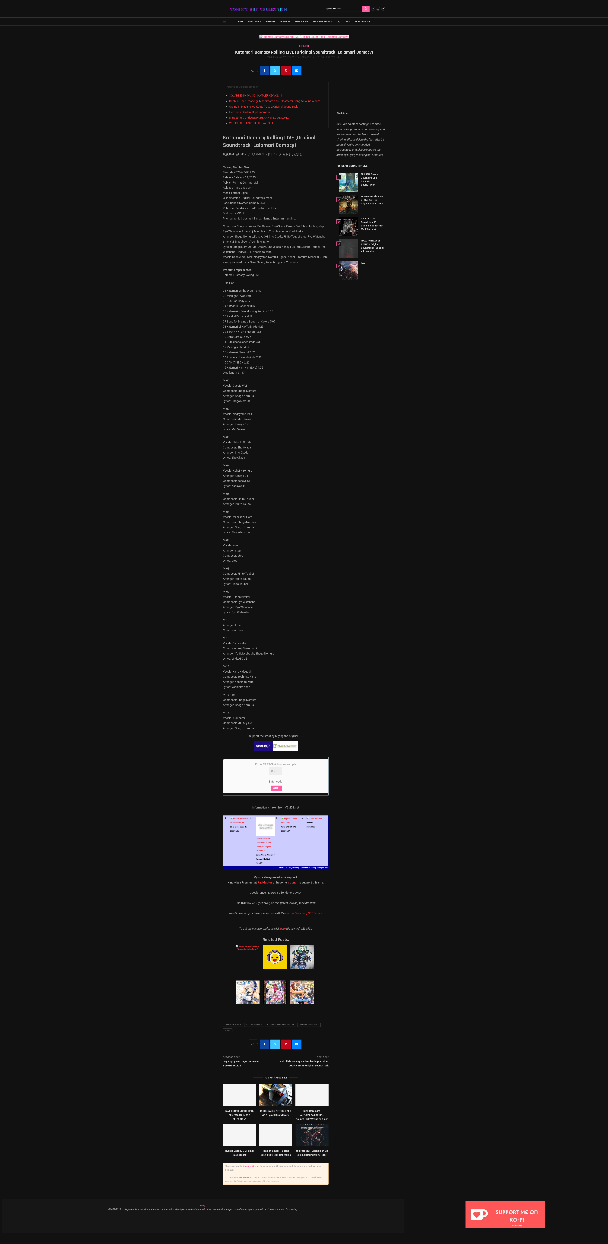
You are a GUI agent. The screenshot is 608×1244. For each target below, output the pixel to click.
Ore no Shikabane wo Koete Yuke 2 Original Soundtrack (263, 106)
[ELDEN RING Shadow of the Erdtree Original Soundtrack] (348, 204)
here (283, 928)
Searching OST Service (308, 913)
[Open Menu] (224, 21)
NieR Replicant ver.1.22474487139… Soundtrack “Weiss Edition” (312, 1115)
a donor (293, 882)
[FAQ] (348, 270)
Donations (253, 21)
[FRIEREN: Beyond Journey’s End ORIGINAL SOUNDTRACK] (348, 182)
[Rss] (383, 9)
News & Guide (301, 21)
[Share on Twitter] (275, 70)
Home (240, 21)
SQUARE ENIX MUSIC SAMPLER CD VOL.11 (255, 95)
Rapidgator (264, 882)
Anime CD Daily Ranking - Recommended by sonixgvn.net (303, 868)
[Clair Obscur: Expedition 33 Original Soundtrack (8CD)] (312, 1135)
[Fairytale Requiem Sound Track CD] (275, 995)
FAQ (338, 21)
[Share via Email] (296, 70)
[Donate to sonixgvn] (507, 1202)
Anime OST (285, 21)
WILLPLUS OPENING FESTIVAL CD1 (251, 123)
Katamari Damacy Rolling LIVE (280, 1025)
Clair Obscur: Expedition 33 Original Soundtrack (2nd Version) (372, 224)
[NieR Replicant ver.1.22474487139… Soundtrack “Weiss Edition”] (312, 1095)
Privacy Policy (362, 21)
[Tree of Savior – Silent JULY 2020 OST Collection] (275, 1135)
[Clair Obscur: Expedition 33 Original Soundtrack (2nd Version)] (348, 226)
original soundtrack (309, 1025)
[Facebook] (373, 9)
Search (366, 9)
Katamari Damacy (254, 1025)
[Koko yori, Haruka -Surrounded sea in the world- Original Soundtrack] (302, 995)
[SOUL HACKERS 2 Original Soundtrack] (302, 960)
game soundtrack (233, 1025)
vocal (227, 1030)
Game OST (270, 21)
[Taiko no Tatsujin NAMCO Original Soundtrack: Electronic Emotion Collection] (275, 960)
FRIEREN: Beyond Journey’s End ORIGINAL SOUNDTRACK (370, 180)
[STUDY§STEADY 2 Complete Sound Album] (248, 995)
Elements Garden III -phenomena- (250, 112)
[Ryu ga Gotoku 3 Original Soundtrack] (239, 1135)
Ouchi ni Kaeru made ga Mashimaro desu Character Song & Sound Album (274, 101)
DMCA (347, 21)
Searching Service (322, 21)
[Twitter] (378, 9)
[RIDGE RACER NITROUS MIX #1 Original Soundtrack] (275, 1095)
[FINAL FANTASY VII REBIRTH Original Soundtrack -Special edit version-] (348, 248)
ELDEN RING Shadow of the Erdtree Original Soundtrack (372, 200)
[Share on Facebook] (264, 70)
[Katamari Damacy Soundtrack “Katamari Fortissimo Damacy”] (248, 960)
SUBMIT (276, 788)
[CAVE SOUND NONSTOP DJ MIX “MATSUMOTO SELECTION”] (239, 1095)
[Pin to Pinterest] (286, 70)
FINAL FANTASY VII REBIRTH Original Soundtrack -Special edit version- (372, 246)
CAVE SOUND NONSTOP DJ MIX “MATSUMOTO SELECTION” (239, 1115)
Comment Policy (251, 1166)
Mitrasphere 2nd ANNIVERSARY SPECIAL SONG (259, 117)
